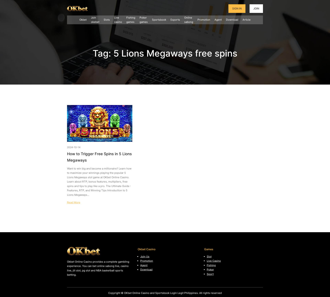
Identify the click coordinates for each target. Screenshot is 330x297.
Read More (73, 202)
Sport (210, 274)
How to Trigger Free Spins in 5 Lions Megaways (99, 157)
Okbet (83, 19)
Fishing (211, 265)
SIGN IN (237, 8)
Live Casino (214, 260)
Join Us (144, 256)
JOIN (256, 8)
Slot (209, 256)
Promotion (146, 260)
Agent (143, 265)
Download (146, 269)
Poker (210, 269)
